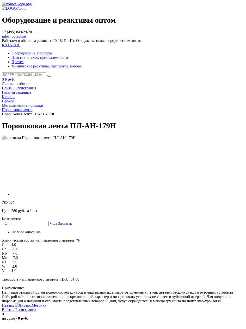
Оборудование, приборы (32, 53)
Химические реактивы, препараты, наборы (47, 66)
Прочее (18, 62)
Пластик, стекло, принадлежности (40, 57)
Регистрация (25, 88)
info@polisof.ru (14, 36)
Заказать (65, 223)
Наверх (8, 305)
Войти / (8, 88)
